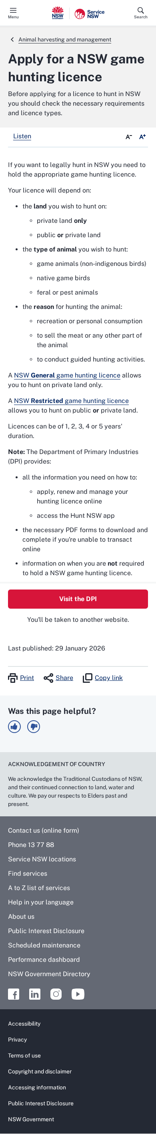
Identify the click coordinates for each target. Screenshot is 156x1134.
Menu (13, 16)
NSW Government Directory (49, 974)
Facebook (13, 994)
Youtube (78, 994)
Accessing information (37, 1087)
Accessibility (24, 1023)
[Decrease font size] (128, 137)
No (33, 726)
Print (27, 678)
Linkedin (34, 994)
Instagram (56, 994)
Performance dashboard (44, 959)
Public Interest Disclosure (46, 931)
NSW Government (31, 1119)
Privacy (17, 1039)
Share (64, 678)
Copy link (109, 678)
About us (21, 916)
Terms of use (24, 1055)
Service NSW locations (42, 859)
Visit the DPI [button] (78, 599)
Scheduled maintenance (44, 945)
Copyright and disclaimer (40, 1071)
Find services (27, 873)
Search (141, 16)
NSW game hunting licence (67, 375)
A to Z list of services (39, 888)
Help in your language (41, 902)
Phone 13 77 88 (31, 845)
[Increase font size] (142, 137)
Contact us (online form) (43, 830)
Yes (14, 726)
